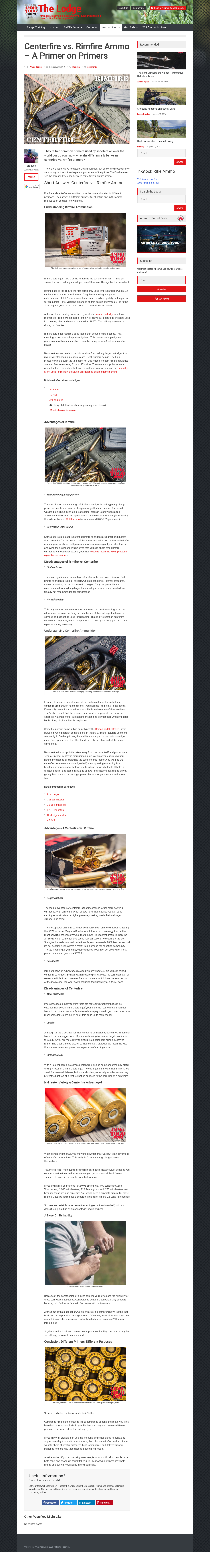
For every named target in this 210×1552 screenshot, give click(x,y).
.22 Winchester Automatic (63, 410)
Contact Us (138, 7)
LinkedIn (86, 1502)
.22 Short (54, 389)
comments (92, 66)
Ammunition (109, 27)
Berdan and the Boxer (106, 729)
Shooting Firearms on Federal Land (156, 108)
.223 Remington (55, 810)
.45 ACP (51, 820)
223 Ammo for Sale (154, 27)
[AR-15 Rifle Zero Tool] (161, 252)
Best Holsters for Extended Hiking (155, 141)
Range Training (36, 27)
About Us (123, 7)
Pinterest (104, 1502)
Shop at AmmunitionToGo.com (169, 7)
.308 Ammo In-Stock (148, 182)
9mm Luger (53, 794)
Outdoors (92, 27)
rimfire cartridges (105, 314)
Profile (31, 177)
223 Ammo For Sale (148, 179)
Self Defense (71, 27)
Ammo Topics (36, 66)
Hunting (54, 27)
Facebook (50, 1502)
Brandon (76, 66)
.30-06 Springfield (56, 804)
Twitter (68, 1502)
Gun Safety (131, 27)
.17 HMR (53, 394)
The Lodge (59, 8)
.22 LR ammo (72, 519)
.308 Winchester (55, 799)
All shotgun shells (56, 815)
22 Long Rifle (56, 400)
